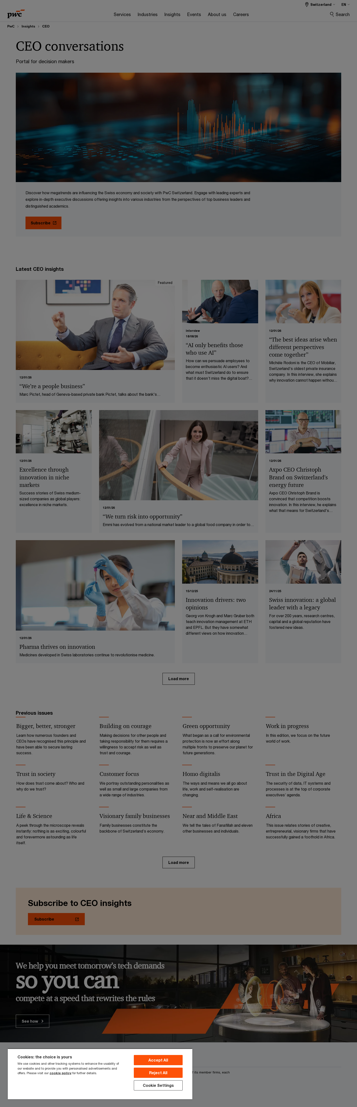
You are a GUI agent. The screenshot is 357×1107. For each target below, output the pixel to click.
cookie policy (60, 1073)
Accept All (158, 1060)
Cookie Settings (158, 1085)
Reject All (158, 1072)
